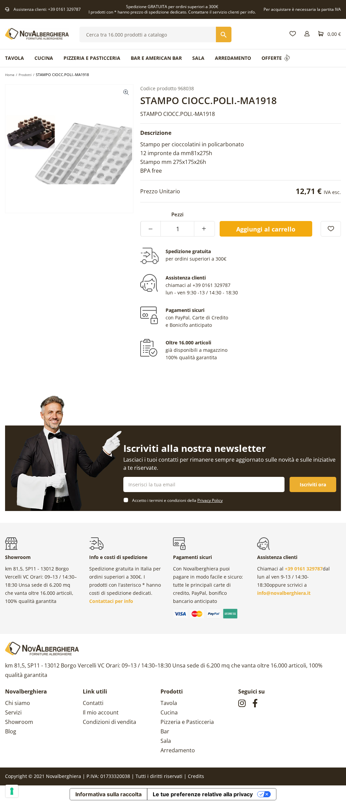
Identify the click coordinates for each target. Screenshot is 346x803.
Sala (165, 741)
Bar (164, 731)
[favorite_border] (331, 229)
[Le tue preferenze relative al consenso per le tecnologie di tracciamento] (11, 791)
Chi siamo (17, 703)
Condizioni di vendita (109, 722)
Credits (196, 776)
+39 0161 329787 (64, 9)
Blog (10, 731)
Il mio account (101, 712)
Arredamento (177, 750)
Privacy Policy (210, 500)
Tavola (168, 703)
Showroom (19, 722)
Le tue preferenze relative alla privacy (203, 794)
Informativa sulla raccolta (108, 794)
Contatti (93, 703)
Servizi (13, 712)
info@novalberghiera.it (284, 593)
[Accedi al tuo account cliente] (307, 34)
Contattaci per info (111, 601)
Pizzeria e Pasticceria (187, 722)
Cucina (169, 712)
